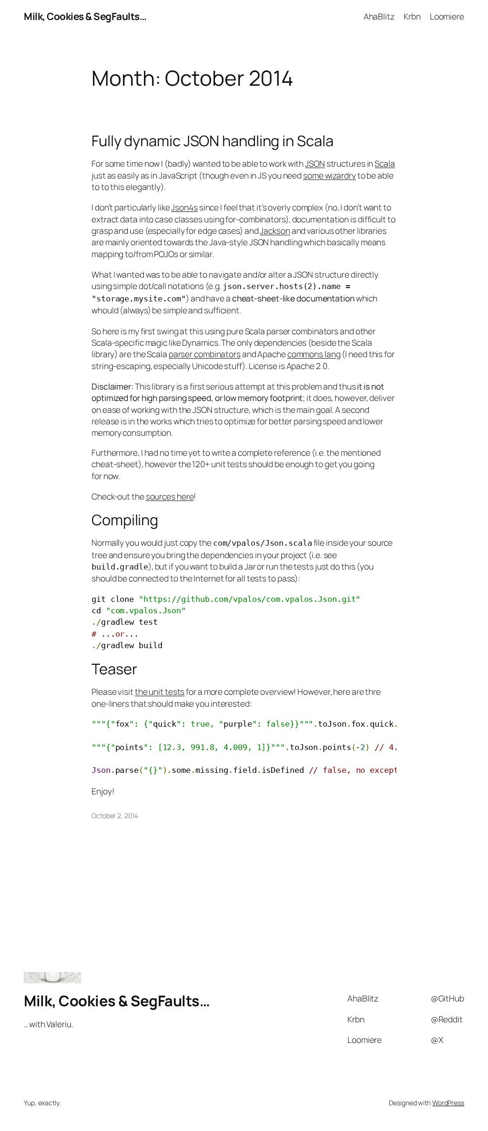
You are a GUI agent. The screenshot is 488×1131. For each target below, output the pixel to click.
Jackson (275, 230)
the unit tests (160, 691)
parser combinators (205, 354)
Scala (385, 163)
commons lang (314, 354)
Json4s (184, 207)
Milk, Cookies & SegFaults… (85, 16)
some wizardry (329, 175)
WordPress (448, 1102)
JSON (315, 163)
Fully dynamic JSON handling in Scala (212, 140)
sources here (170, 496)
